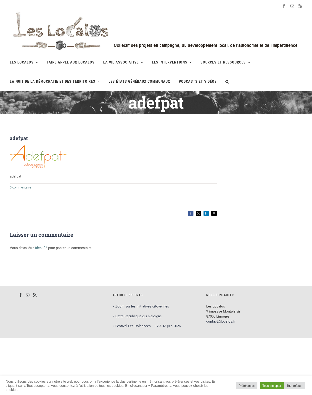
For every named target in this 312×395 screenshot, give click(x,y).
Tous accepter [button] (271, 385)
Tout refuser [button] (294, 385)
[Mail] (27, 295)
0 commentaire (20, 187)
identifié (41, 248)
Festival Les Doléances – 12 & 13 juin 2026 (148, 326)
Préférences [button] (247, 385)
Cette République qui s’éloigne (138, 316)
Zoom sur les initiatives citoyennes (142, 306)
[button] (227, 81)
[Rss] (35, 295)
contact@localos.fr (220, 321)
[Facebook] (20, 295)
